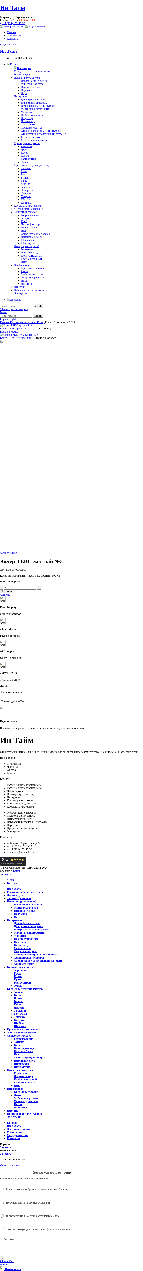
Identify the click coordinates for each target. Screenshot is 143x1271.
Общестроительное (25, 211)
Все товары (24, 68)
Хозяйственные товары (35, 140)
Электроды (20, 293)
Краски (25, 155)
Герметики (27, 249)
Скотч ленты (28, 124)
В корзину (6, 591)
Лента (24, 271)
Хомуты (26, 196)
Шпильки (26, 202)
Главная (5, 322)
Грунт (24, 149)
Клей (24, 221)
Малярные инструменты (35, 108)
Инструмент (21, 96)
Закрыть (5, 873)
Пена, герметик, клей (26, 246)
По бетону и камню (32, 115)
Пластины (27, 283)
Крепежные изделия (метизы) (31, 165)
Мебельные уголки (32, 274)
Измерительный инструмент (38, 105)
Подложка (27, 90)
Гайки (24, 180)
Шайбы (25, 199)
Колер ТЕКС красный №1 (16, 328)
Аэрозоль (26, 146)
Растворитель (29, 158)
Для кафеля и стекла (33, 99)
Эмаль (24, 161)
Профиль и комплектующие (30, 290)
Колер (24, 152)
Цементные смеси (31, 236)
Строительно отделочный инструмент (43, 133)
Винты (25, 177)
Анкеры (26, 168)
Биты (24, 171)
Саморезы (27, 190)
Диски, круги (22, 74)
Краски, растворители (27, 143)
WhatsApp (18, 26)
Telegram (41, 26)
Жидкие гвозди (30, 252)
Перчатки (19, 286)
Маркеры (26, 112)
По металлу (28, 121)
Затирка (25, 218)
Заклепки (26, 186)
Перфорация (21, 265)
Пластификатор (30, 224)
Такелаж (26, 193)
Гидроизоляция (30, 215)
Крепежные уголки (32, 268)
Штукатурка (28, 243)
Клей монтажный (31, 258)
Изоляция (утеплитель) (27, 77)
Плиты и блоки (30, 227)
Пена (24, 261)
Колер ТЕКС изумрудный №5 (18, 337)
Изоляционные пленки (34, 80)
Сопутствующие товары (35, 233)
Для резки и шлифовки (34, 102)
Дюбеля (25, 183)
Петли (24, 280)
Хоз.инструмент (30, 136)
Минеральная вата (32, 83)
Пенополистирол (31, 87)
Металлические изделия (28, 208)
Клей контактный (31, 255)
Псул (24, 93)
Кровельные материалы (28, 205)
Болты (24, 174)
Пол (23, 230)
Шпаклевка (28, 240)
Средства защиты (31, 127)
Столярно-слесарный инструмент (41, 130)
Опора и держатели (32, 277)
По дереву (27, 118)
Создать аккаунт (10, 1165)
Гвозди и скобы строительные (32, 71)
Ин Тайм (12, 7)
